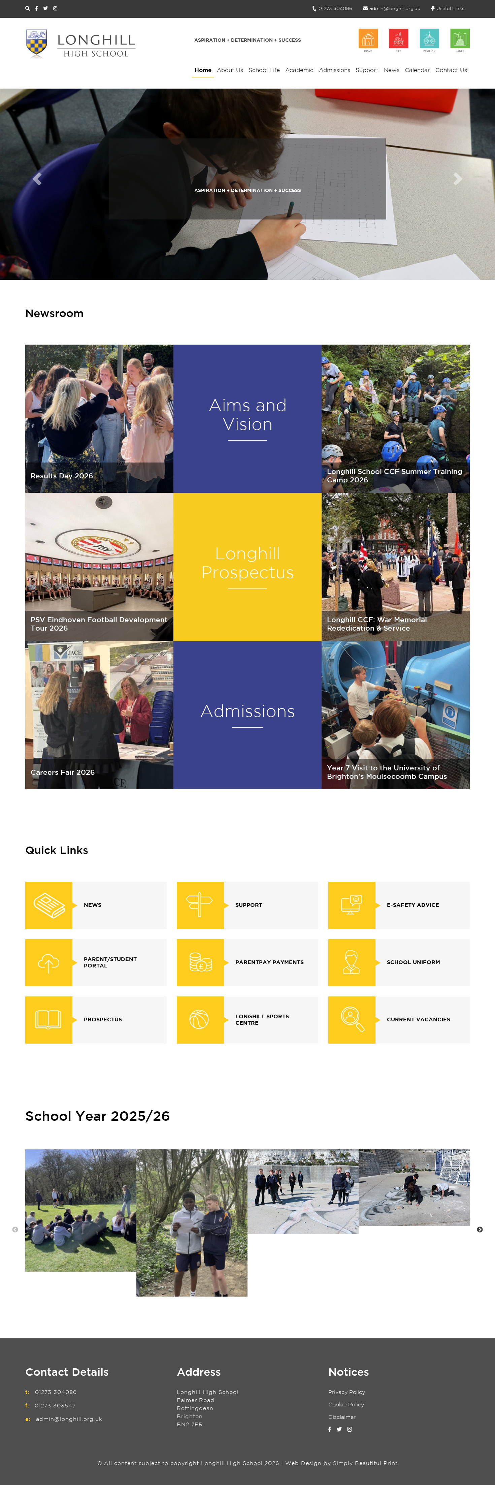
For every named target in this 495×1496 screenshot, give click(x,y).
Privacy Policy (346, 1392)
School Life (264, 70)
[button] (37, 179)
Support (367, 70)
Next (479, 1230)
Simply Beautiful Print (365, 1463)
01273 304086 (335, 9)
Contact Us (451, 70)
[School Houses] (414, 40)
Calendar (417, 70)
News (391, 70)
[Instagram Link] (55, 9)
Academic (299, 70)
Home (203, 70)
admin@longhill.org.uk (394, 9)
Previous (15, 1230)
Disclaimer (342, 1417)
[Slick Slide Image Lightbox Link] (80, 1210)
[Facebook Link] (36, 9)
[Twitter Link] (45, 9)
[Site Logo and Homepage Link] (80, 44)
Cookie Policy (346, 1404)
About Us (230, 70)
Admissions (334, 70)
